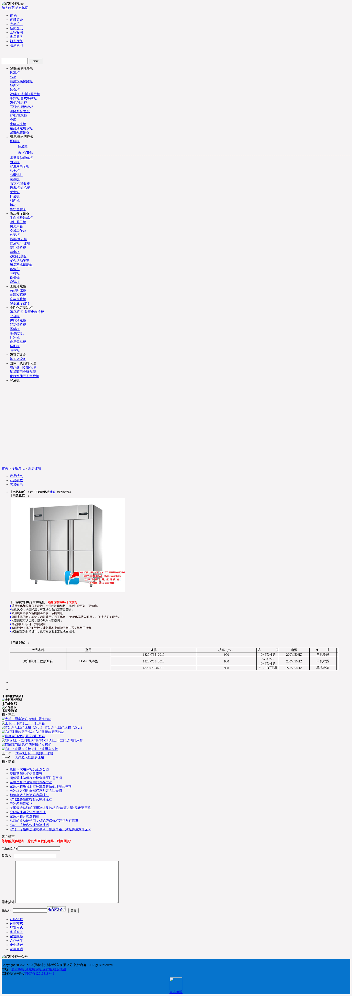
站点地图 (22, 8)
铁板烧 (15, 277)
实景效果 (16, 484)
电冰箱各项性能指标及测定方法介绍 (36, 790)
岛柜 (13, 77)
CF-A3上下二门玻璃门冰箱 (63, 740)
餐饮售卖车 (18, 209)
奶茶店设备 (18, 359)
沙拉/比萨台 (18, 256)
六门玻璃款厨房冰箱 (49, 732)
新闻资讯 (16, 28)
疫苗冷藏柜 (18, 299)
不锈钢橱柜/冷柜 (21, 107)
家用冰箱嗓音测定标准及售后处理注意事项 (41, 786)
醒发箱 (15, 192)
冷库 (13, 119)
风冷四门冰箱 (35, 736)
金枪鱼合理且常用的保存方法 (31, 782)
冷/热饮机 (17, 333)
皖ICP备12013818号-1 (39, 973)
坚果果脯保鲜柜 (21, 158)
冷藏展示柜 (33, 969)
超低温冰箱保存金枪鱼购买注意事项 (36, 778)
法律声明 (16, 949)
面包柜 (15, 162)
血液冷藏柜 (18, 294)
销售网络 (16, 936)
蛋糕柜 (15, 141)
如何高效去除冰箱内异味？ (29, 795)
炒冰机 (15, 337)
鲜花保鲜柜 (18, 324)
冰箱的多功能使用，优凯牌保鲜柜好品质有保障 (44, 820)
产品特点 (16, 476)
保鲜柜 (47, 969)
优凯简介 (16, 19)
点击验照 (176, 992)
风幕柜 (15, 72)
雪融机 (15, 329)
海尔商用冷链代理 (23, 367)
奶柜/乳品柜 (18, 102)
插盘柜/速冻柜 (20, 188)
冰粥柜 (15, 170)
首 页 (13, 15)
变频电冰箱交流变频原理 (28, 812)
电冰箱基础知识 (21, 803)
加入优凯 (16, 41)
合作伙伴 (16, 940)
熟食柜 (15, 89)
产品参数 (16, 480)
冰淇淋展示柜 (19, 166)
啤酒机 (15, 282)
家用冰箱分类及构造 (24, 816)
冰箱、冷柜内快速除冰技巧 (29, 825)
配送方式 (16, 927)
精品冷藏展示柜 (21, 128)
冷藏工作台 (18, 230)
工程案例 (16, 32)
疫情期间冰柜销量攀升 (26, 773)
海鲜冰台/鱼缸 (20, 111)
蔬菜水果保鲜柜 (21, 81)
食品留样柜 (18, 342)
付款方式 (16, 923)
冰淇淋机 (16, 175)
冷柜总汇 (16, 24)
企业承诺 (16, 944)
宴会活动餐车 (19, 260)
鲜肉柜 (15, 85)
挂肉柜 (15, 346)
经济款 (23, 146)
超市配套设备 (19, 132)
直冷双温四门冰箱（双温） (64, 727)
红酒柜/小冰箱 (20, 243)
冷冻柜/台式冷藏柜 (23, 98)
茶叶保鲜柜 (18, 247)
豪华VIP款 (25, 152)
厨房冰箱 (16, 226)
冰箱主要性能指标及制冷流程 (31, 799)
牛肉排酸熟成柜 (21, 217)
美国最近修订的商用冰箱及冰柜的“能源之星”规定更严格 (50, 808)
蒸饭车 (15, 269)
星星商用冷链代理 (23, 372)
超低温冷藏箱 (19, 303)
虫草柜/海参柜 (20, 183)
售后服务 (16, 37)
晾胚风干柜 (18, 222)
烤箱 (13, 205)
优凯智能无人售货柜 (24, 376)
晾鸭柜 (15, 350)
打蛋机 (15, 196)
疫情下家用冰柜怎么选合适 (29, 769)
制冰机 (15, 179)
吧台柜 (15, 316)
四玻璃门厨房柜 (40, 744)
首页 (5, 468)
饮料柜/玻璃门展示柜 (25, 94)
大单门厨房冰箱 (40, 719)
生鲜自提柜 (18, 124)
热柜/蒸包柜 (18, 239)
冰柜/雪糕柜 (18, 115)
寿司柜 (15, 273)
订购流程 (16, 919)
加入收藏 (8, 8)
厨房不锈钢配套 (21, 265)
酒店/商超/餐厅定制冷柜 (27, 312)
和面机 (15, 200)
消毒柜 (15, 252)
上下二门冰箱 (35, 723)
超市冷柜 (17, 969)
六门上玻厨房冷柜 (45, 749)
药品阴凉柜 (18, 290)
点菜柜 (15, 235)
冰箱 (52, 492)
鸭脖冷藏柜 (18, 320)
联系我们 (16, 45)
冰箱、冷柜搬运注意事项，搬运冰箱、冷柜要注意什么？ (50, 829)
